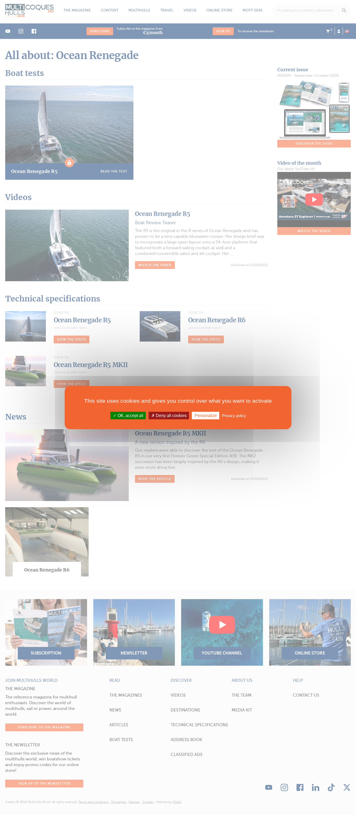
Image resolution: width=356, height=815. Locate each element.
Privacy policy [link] (234, 415)
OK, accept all (129, 415)
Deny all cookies (171, 415)
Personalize (206, 415)
